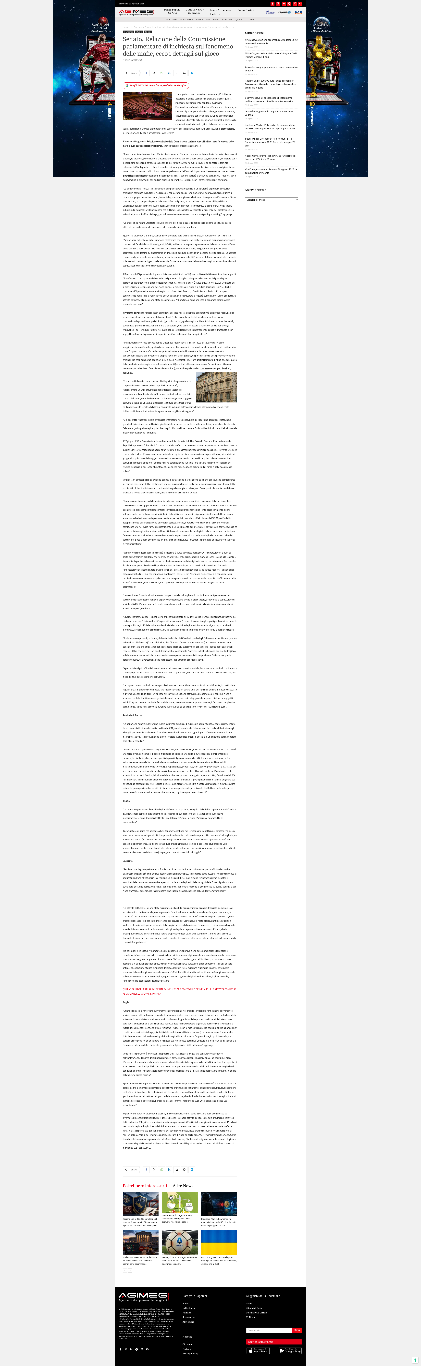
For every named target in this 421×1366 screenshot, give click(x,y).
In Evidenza (137, 27)
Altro (252, 19)
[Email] (176, 73)
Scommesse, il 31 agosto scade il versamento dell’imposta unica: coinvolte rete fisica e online (177, 1218)
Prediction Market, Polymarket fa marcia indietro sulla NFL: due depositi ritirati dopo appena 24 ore (218, 1222)
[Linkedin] (284, 4)
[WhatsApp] (161, 73)
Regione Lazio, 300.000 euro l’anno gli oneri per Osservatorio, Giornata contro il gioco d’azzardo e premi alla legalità (140, 1222)
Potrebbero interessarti (145, 1185)
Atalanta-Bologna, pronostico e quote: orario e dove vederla (271, 69)
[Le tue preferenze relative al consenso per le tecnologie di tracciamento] (415, 1360)
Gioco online (186, 19)
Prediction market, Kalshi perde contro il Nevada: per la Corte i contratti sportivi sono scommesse (140, 1260)
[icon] (258, 1354)
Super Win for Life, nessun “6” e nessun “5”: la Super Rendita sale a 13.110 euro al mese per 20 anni (270, 142)
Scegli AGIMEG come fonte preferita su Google (158, 85)
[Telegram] (289, 4)
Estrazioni (227, 19)
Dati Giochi (171, 19)
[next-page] (130, 1270)
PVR (208, 19)
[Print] (184, 73)
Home (125, 27)
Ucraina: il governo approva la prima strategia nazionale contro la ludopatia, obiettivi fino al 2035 (219, 1260)
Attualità (139, 32)
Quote (238, 19)
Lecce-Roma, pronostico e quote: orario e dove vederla (269, 113)
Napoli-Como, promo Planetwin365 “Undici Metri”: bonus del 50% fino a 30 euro (270, 158)
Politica (148, 32)
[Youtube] (300, 4)
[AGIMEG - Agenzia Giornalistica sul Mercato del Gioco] (137, 12)
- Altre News (181, 1185)
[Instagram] (278, 4)
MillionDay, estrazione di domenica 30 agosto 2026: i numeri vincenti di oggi (271, 55)
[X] (295, 4)
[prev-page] (125, 1270)
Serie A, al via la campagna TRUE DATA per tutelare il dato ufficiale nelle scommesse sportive (179, 1260)
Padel (216, 19)
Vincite (199, 19)
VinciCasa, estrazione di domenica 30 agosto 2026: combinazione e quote (271, 42)
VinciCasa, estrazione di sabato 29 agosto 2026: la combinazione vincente (271, 171)
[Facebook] (272, 4)
